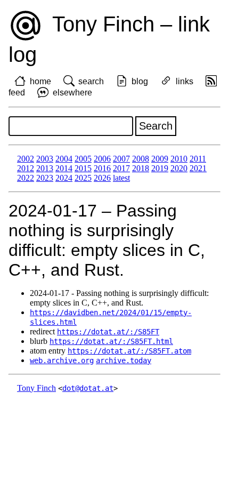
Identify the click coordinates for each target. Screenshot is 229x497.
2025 (83, 177)
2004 (63, 158)
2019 (159, 168)
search (91, 81)
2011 (198, 158)
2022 (25, 177)
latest (121, 177)
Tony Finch (36, 387)
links (184, 81)
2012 (25, 168)
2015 (83, 168)
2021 (198, 168)
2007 (121, 158)
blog (140, 81)
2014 (63, 168)
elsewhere (72, 92)
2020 (178, 168)
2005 (83, 158)
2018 (140, 168)
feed (17, 92)
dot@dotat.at (87, 388)
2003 (44, 158)
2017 (121, 168)
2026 (102, 177)
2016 (102, 168)
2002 (25, 158)
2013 (44, 168)
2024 (63, 177)
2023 (44, 177)
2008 (140, 158)
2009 (159, 158)
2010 (178, 158)
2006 (102, 158)
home (40, 81)
